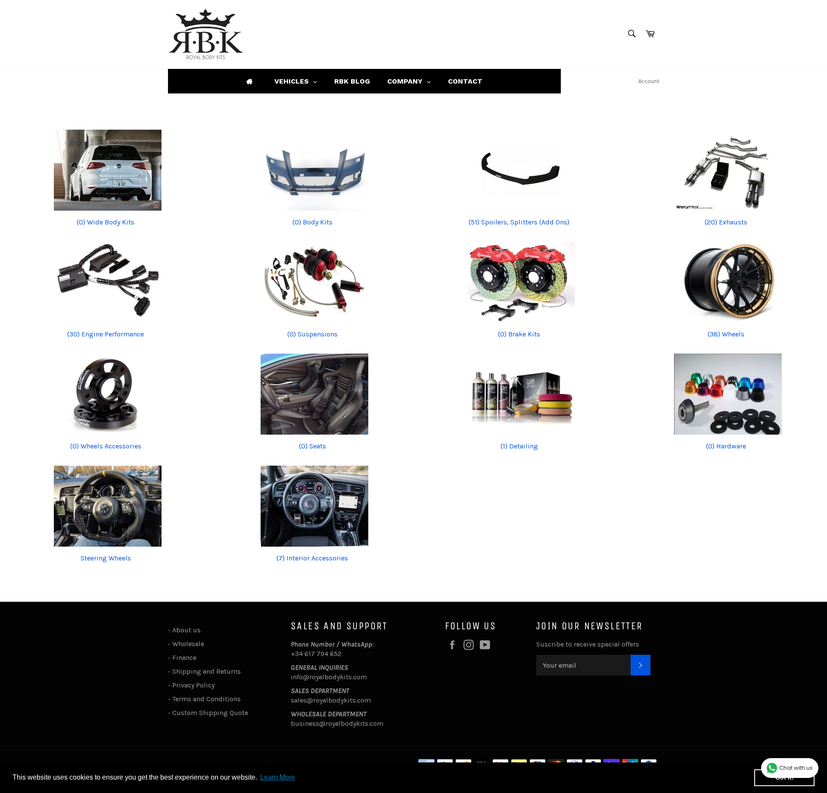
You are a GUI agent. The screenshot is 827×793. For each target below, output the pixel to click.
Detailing (519, 446)
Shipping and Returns (206, 671)
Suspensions (312, 334)
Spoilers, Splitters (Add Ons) (519, 222)
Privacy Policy (193, 685)
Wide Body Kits (105, 222)
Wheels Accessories (105, 446)
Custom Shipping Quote (210, 713)
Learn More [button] (277, 777)
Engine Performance (105, 334)
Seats (312, 446)
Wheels (726, 334)
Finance (184, 657)
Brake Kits (519, 334)
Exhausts (726, 222)
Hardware (726, 446)
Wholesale (190, 644)
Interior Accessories (312, 558)
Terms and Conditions (206, 699)
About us (186, 630)
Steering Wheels (106, 558)
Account (648, 81)
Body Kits (312, 222)
